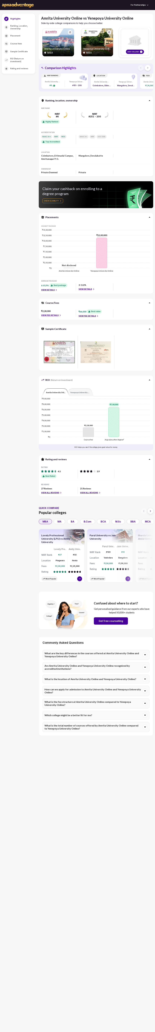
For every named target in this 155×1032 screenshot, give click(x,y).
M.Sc (118, 521)
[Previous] (144, 511)
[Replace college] (70, 32)
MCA (148, 521)
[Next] (150, 511)
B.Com (87, 521)
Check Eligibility (51, 201)
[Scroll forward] (148, 68)
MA (59, 521)
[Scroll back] (141, 68)
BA (72, 521)
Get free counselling (111, 620)
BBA (133, 521)
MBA (45, 521)
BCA (103, 521)
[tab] (56, 392)
